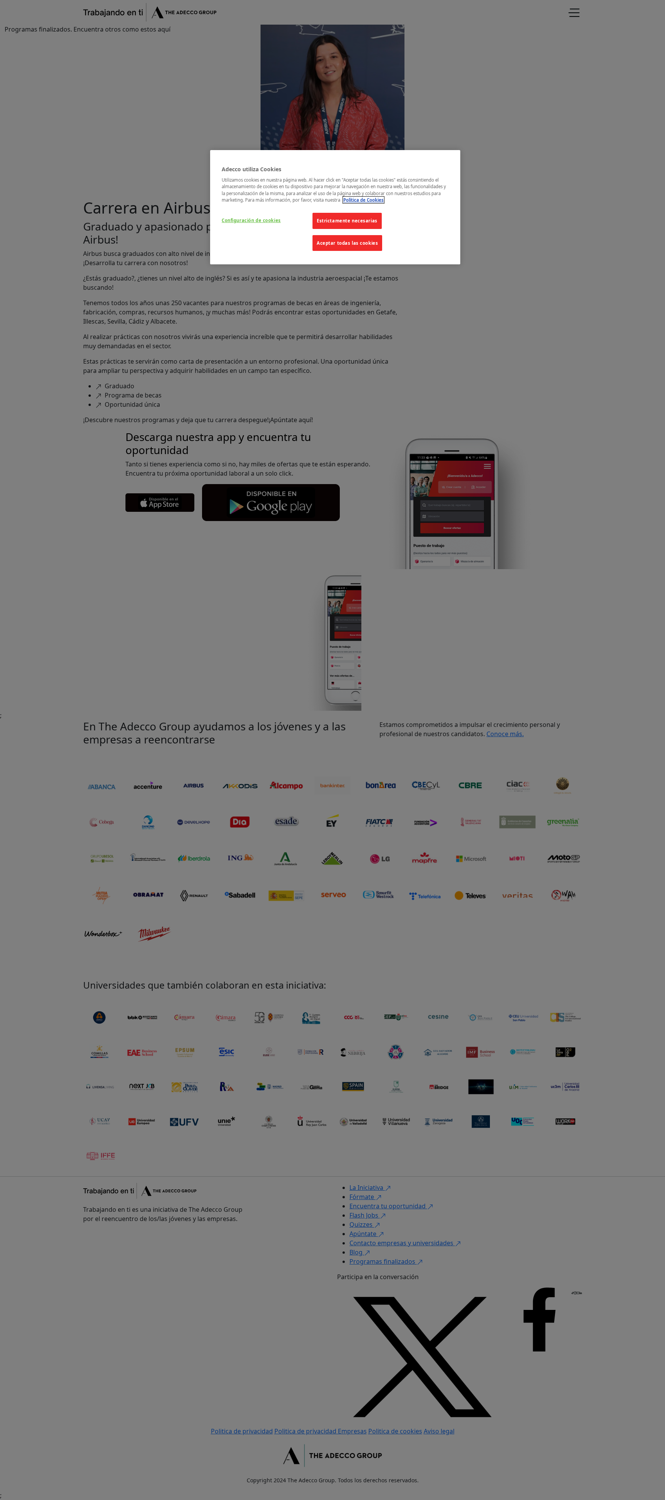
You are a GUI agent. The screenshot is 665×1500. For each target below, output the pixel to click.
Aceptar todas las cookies (347, 243)
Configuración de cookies (251, 220)
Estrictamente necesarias (347, 221)
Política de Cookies (363, 200)
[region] (335, 207)
